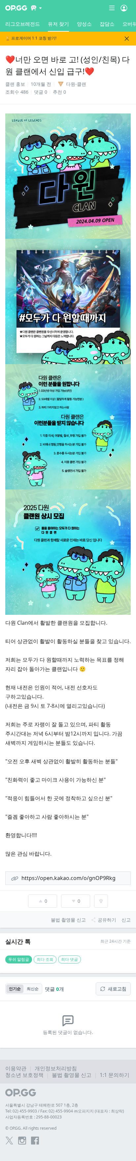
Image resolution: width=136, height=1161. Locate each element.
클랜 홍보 (15, 84)
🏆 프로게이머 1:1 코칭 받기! (30, 38)
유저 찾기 (58, 23)
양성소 (84, 23)
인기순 (15, 988)
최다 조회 (45, 959)
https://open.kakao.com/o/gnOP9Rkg (68, 878)
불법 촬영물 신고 (71, 1075)
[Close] (127, 39)
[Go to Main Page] (16, 8)
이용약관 (15, 1068)
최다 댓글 (69, 959)
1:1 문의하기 (114, 1075)
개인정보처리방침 (56, 1068)
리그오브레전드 (22, 23)
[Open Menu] (124, 8)
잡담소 (107, 23)
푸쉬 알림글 (18, 959)
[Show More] (36, 8)
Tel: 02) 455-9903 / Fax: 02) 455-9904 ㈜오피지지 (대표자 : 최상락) (64, 1111)
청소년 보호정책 (24, 1075)
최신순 (33, 988)
